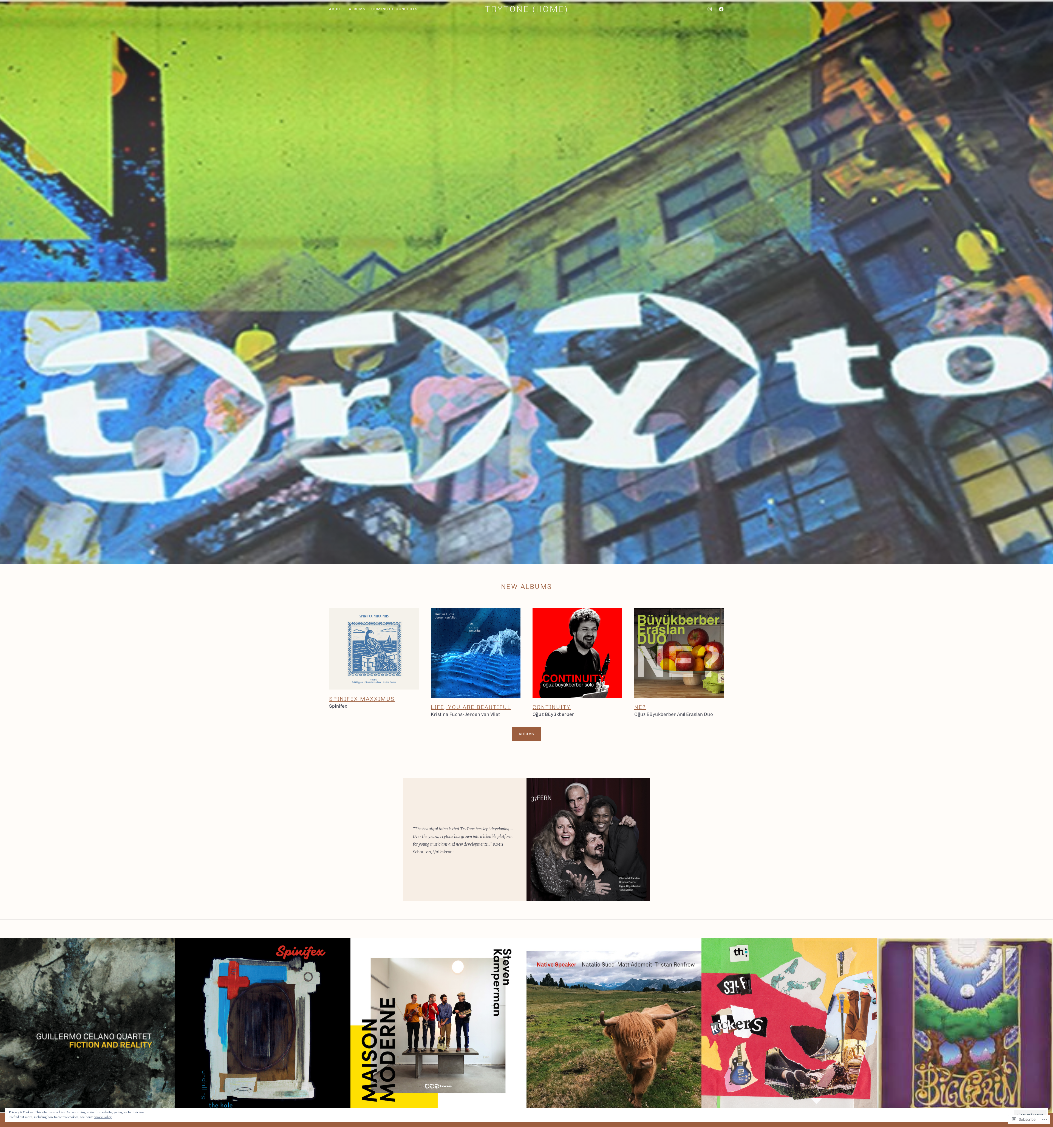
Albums (526, 734)
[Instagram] (709, 9)
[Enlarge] (167, 945)
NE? (640, 707)
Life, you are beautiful (471, 707)
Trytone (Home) (526, 9)
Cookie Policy (103, 1117)
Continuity (552, 707)
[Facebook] (721, 9)
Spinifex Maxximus (362, 699)
